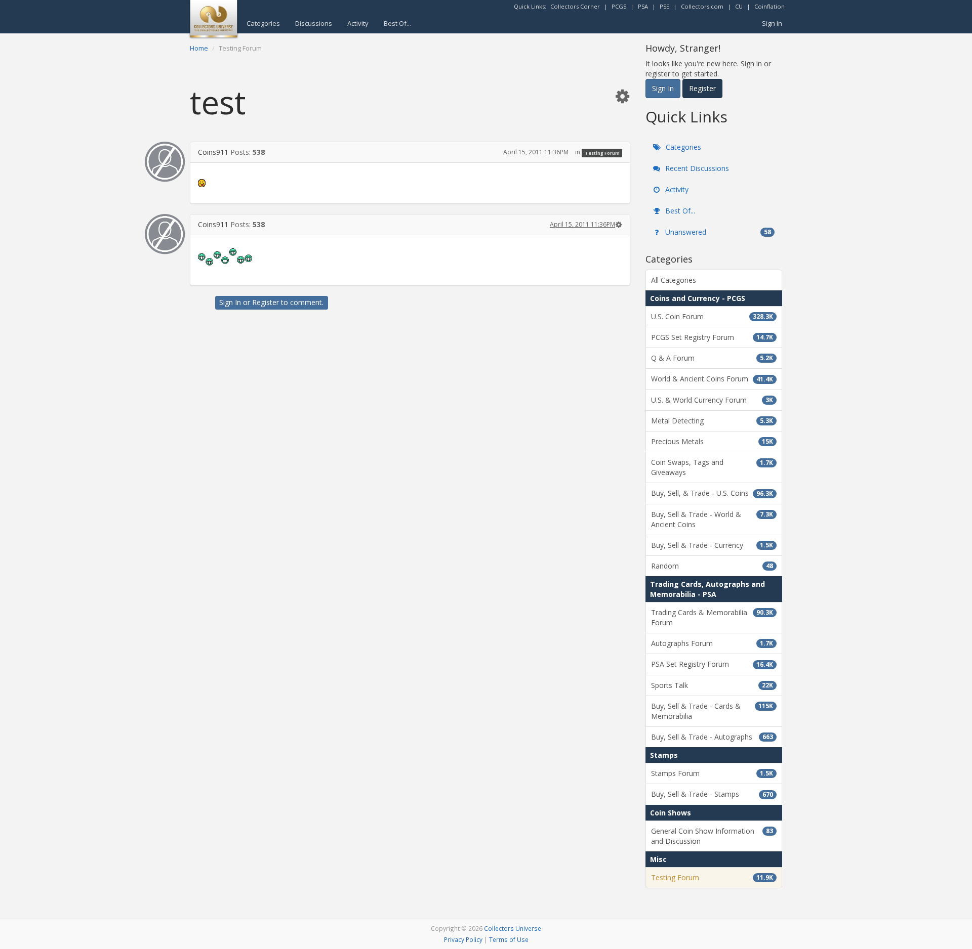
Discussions (313, 23)
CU (739, 6)
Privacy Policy (463, 939)
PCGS (619, 6)
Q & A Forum (712, 358)
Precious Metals (712, 441)
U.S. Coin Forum (712, 316)
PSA (643, 6)
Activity (358, 23)
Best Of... (397, 23)
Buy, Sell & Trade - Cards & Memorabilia (712, 711)
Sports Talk (712, 685)
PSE (664, 6)
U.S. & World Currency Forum (712, 400)
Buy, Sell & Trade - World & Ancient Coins (712, 519)
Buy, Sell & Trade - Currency (712, 545)
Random (712, 566)
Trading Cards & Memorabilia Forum (712, 617)
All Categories (673, 280)
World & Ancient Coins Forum (712, 378)
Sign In (772, 23)
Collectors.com (702, 6)
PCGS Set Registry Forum (712, 337)
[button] (622, 96)
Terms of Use (509, 939)
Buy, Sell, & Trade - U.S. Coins (712, 493)
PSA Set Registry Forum (712, 664)
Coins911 (213, 152)
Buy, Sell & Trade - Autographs (712, 737)
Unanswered (717, 232)
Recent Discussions (696, 168)
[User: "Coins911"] (165, 162)
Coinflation (769, 6)
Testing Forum (602, 152)
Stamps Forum (712, 773)
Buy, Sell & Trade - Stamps (712, 794)
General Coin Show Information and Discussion (712, 836)
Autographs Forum (712, 643)
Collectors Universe (512, 928)
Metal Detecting (712, 420)
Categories (263, 23)
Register (265, 302)
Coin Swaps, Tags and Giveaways (712, 467)
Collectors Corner (575, 6)
